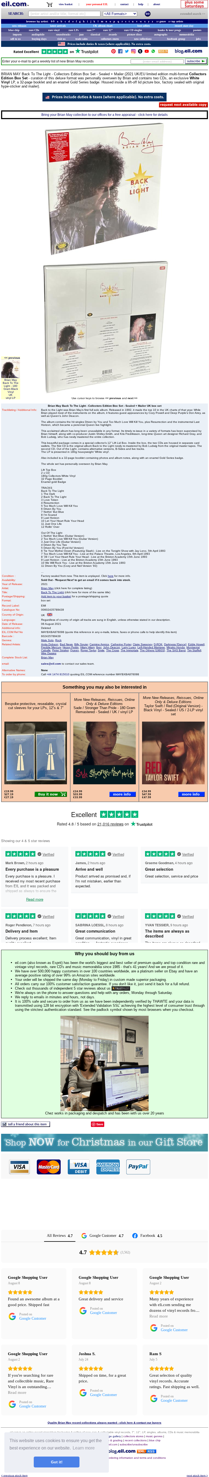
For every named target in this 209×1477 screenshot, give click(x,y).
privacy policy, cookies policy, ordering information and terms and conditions (118, 1457)
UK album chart (102, 25)
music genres (154, 1436)
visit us (61, 38)
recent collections (136, 1440)
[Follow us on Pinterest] (113, 52)
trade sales (81, 38)
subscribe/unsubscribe (134, 1444)
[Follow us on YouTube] (147, 52)
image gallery (112, 1436)
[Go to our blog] (188, 52)
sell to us (15, 38)
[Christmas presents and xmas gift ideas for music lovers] (104, 1150)
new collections (143, 38)
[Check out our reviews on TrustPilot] (121, 988)
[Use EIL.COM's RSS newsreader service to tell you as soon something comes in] (146, 1451)
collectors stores (110, 38)
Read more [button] (158, 1316)
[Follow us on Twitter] (127, 52)
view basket (65, 4)
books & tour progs (169, 30)
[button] (179, 1167)
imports (17, 34)
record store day (184, 25)
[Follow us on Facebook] (120, 52)
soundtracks (63, 34)
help (140, 4)
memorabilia (186, 34)
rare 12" (108, 30)
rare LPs (74, 30)
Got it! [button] (57, 1462)
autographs (160, 34)
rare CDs (34, 30)
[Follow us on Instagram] (133, 52)
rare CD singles (133, 30)
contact (124, 4)
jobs (198, 38)
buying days (39, 38)
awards (113, 34)
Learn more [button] (84, 1448)
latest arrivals (58, 25)
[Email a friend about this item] (25, 1125)
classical (95, 34)
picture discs (134, 34)
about (156, 4)
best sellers (143, 25)
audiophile (38, 34)
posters (197, 30)
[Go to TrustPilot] (56, 53)
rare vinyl (54, 30)
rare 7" (91, 30)
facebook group (176, 38)
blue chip (14, 30)
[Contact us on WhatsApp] (153, 52)
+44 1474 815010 (58, 674)
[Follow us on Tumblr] (140, 52)
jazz (81, 34)
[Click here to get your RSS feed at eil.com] (163, 52)
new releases (19, 25)
